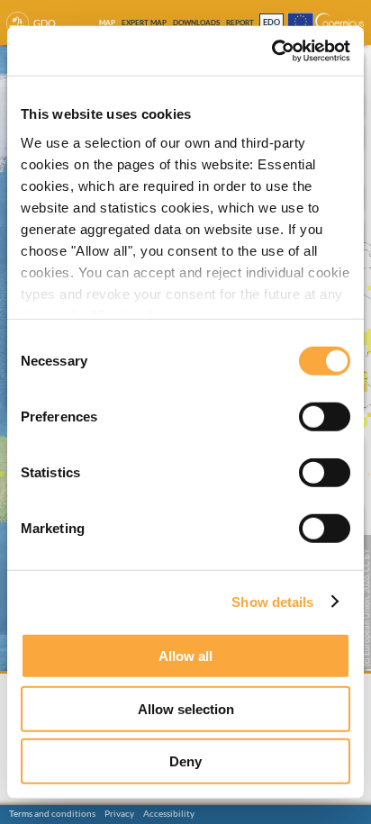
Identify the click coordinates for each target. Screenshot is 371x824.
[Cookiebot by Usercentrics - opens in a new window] (271, 50)
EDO (271, 23)
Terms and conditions (52, 813)
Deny (185, 761)
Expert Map (144, 22)
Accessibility (169, 813)
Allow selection (186, 708)
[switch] (324, 417)
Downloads (196, 22)
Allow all (185, 656)
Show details (272, 601)
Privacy (119, 813)
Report (240, 22)
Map (107, 22)
